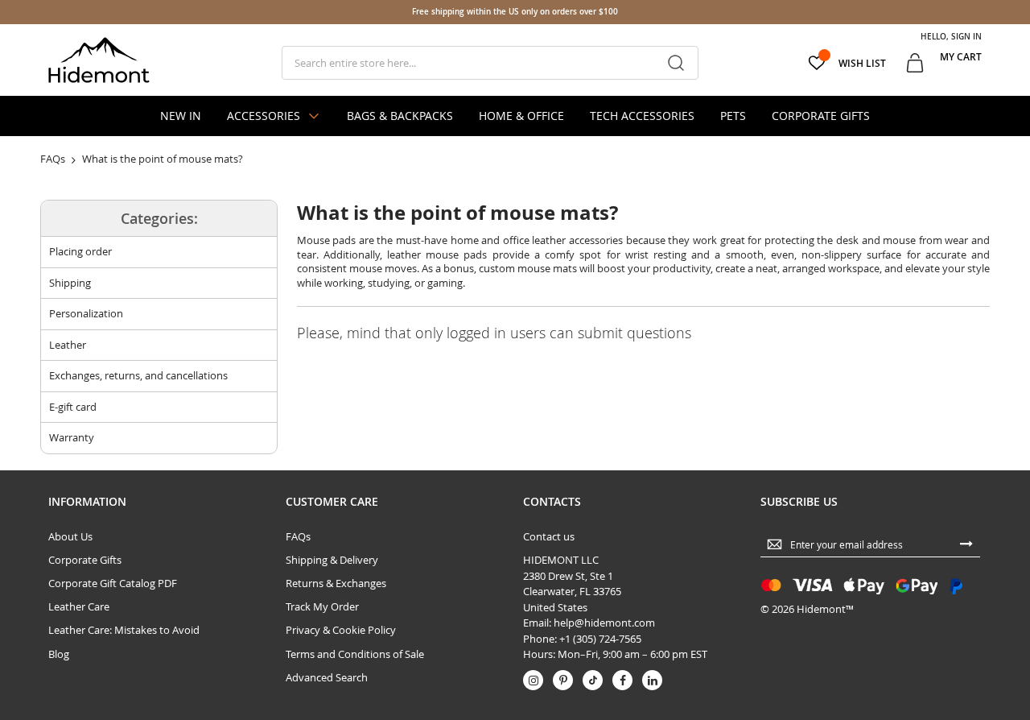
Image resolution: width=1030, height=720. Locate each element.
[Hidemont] (99, 60)
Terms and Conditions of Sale (355, 654)
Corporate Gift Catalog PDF (112, 583)
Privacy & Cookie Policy (341, 630)
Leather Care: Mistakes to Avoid (124, 630)
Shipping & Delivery (332, 559)
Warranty (71, 437)
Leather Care (78, 606)
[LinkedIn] (652, 680)
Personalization (86, 313)
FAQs (298, 536)
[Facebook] (622, 680)
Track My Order (322, 606)
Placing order (80, 251)
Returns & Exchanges (336, 583)
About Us (70, 536)
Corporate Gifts (85, 559)
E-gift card (73, 406)
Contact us (549, 536)
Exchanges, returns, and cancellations (138, 375)
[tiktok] (593, 680)
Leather (67, 344)
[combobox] (490, 63)
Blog (58, 654)
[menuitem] (180, 116)
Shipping (70, 282)
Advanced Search (327, 677)
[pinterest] (563, 680)
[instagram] (533, 680)
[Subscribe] (966, 542)
